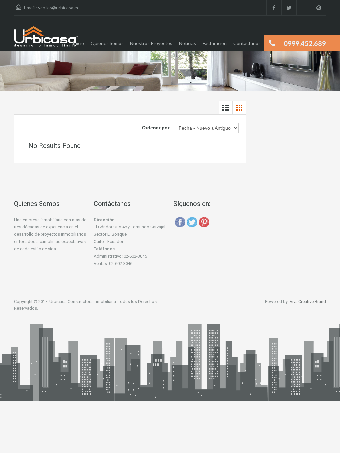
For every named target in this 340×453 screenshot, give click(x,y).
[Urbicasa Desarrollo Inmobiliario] (46, 38)
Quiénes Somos (107, 43)
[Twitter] (192, 221)
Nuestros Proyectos (151, 43)
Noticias (187, 43)
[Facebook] (180, 221)
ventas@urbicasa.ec (58, 7)
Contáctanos (247, 43)
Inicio (78, 43)
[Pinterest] (204, 221)
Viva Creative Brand (308, 301)
